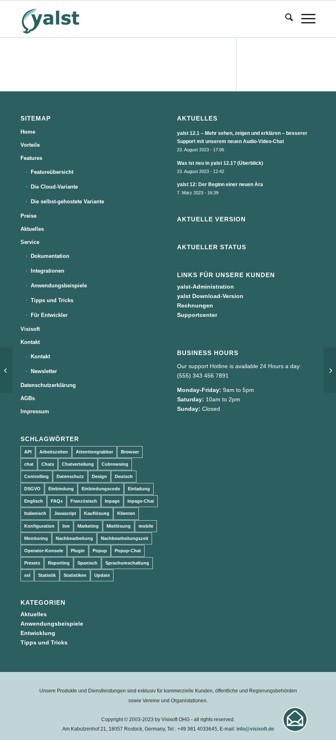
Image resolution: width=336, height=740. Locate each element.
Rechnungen (195, 305)
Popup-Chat (128, 550)
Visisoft (30, 329)
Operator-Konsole (43, 550)
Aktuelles (32, 229)
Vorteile (30, 145)
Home (27, 132)
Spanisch (87, 562)
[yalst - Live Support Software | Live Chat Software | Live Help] (60, 18)
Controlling (36, 476)
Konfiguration (39, 526)
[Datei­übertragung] (6, 370)
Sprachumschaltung (127, 562)
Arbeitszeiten (53, 451)
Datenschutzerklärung (48, 385)
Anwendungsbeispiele (59, 285)
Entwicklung (37, 633)
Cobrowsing (115, 464)
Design (99, 476)
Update (102, 575)
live (66, 526)
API (28, 451)
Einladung (139, 488)
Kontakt (30, 342)
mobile (145, 526)
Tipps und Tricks (52, 300)
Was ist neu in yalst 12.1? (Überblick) (220, 163)
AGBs (27, 398)
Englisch (33, 501)
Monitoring (36, 538)
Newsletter (44, 371)
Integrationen (47, 271)
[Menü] (304, 18)
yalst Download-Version (210, 296)
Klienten (126, 513)
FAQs (57, 501)
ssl (27, 575)
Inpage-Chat (140, 501)
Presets (32, 562)
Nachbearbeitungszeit (124, 538)
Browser (130, 451)
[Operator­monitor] (329, 370)
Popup (100, 550)
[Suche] (285, 18)
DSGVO (32, 488)
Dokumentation (50, 256)
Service (29, 242)
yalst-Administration (205, 286)
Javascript (65, 513)
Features (31, 158)
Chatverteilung (78, 464)
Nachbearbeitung (74, 538)
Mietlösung (119, 526)
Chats (47, 464)
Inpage (112, 501)
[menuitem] (285, 18)
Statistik (47, 575)
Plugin (78, 550)
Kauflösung (96, 513)
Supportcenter (197, 315)
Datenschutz (70, 476)
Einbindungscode (101, 488)
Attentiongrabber (94, 451)
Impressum (34, 411)
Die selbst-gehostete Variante (67, 201)
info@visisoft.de (255, 729)
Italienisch (35, 513)
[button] (295, 719)
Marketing (88, 526)
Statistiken (75, 575)
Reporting (59, 562)
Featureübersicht (52, 172)
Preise (28, 216)
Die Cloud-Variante (54, 187)
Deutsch (124, 476)
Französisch (83, 501)
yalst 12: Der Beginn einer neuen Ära (220, 184)
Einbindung (61, 488)
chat (29, 464)
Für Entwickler (49, 315)
